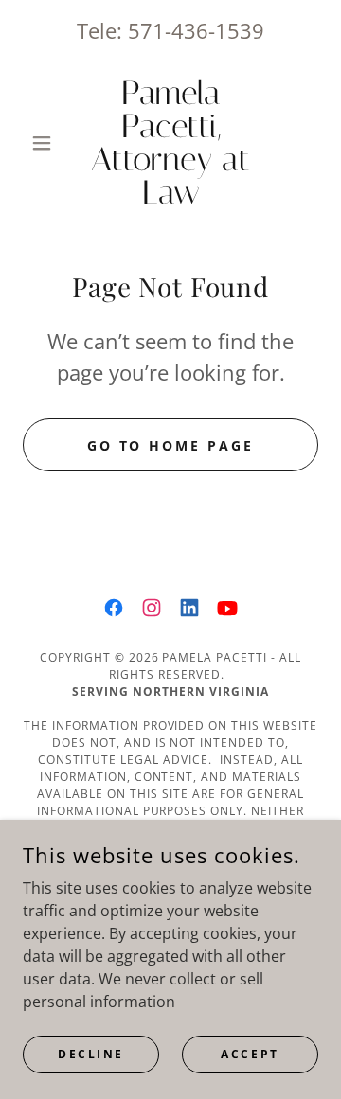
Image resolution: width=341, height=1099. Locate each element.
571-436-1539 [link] (196, 30)
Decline (91, 1054)
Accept (249, 1054)
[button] (45, 143)
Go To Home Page (171, 445)
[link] (170, 143)
